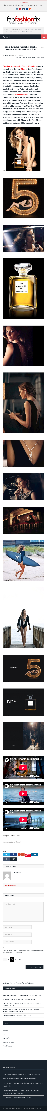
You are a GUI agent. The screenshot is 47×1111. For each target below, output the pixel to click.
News (42, 57)
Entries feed (7, 1038)
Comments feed (8, 1042)
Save (28, 855)
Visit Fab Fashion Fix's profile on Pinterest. (18, 983)
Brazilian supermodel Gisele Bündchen (20, 66)
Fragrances (30, 57)
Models (36, 57)
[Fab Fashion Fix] (23, 20)
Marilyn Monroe (21, 95)
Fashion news (20, 57)
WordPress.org (8, 1046)
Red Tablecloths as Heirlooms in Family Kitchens (19, 999)
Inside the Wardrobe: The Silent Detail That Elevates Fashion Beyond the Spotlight (21, 1010)
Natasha (7, 55)
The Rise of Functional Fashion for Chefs (17, 1015)
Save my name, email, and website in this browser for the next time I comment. (23, 952)
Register (6, 1030)
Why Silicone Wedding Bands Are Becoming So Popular (23, 5)
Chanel (24, 69)
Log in (5, 1034)
